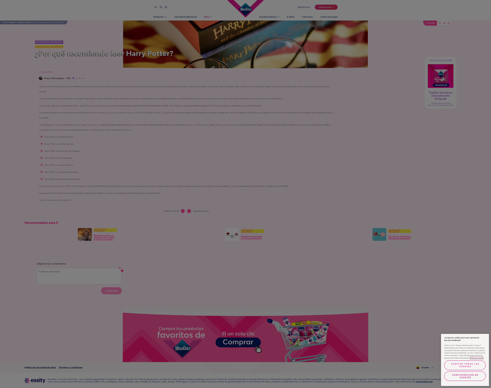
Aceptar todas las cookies (465, 365)
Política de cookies (476, 358)
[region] (465, 360)
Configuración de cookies (465, 376)
